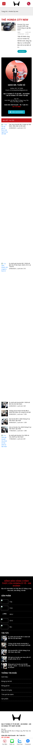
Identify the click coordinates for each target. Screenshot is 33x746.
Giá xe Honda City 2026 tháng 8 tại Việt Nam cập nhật (20, 428)
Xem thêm (22, 51)
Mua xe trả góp (6, 690)
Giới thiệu (4, 677)
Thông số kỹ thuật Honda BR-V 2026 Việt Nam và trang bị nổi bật (20, 411)
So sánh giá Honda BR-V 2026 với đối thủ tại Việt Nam (19, 403)
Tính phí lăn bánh (7, 694)
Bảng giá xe (5, 686)
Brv (11, 627)
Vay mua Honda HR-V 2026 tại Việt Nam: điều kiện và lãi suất (20, 125)
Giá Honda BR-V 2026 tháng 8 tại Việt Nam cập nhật (19, 419)
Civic (11, 608)
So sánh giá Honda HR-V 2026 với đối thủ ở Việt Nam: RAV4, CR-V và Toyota (20, 265)
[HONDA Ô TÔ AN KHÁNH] (16, 3)
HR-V (11, 614)
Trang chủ (4, 11)
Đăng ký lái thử (6, 681)
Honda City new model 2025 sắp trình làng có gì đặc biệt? (24, 27)
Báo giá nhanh (17, 112)
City (11, 602)
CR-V (11, 621)
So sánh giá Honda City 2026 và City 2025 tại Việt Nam (19, 436)
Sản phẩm (4, 699)
